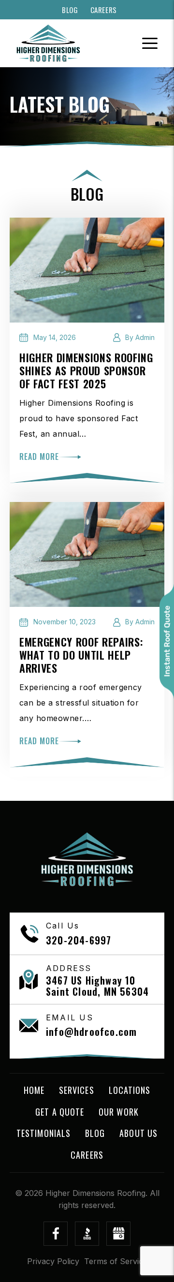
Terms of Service (115, 1261)
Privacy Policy (53, 1261)
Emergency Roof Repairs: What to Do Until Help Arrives (81, 655)
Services (76, 1090)
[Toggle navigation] (150, 43)
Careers (103, 10)
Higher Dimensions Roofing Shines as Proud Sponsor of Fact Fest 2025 (86, 370)
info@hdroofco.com (91, 1031)
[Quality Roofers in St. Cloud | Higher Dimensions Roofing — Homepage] (48, 43)
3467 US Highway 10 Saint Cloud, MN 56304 (97, 986)
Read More (39, 456)
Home (34, 1090)
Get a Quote (59, 1111)
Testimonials (43, 1133)
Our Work (119, 1111)
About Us (138, 1133)
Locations (130, 1090)
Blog (70, 10)
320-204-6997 (78, 940)
